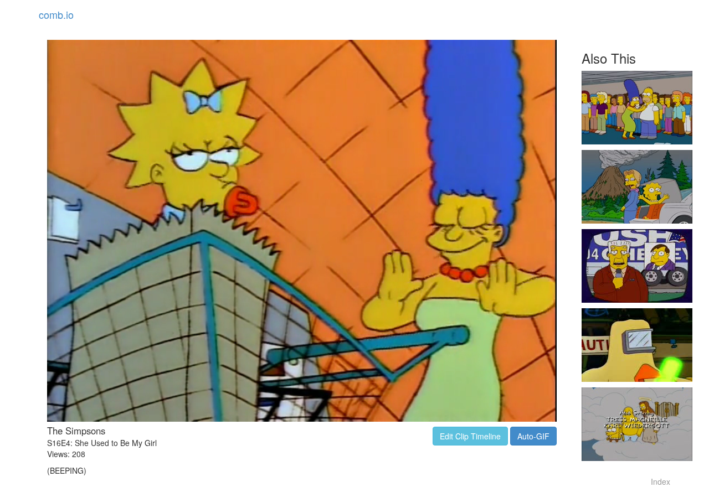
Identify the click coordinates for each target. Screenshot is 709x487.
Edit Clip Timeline (470, 436)
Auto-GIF (533, 436)
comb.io (56, 14)
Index (660, 481)
